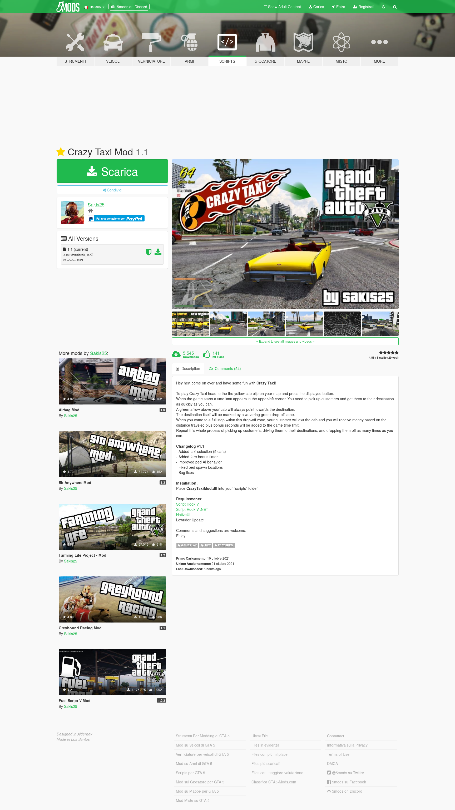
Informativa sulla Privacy (347, 745)
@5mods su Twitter (347, 772)
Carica (318, 6)
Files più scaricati (265, 763)
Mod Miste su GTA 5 (193, 800)
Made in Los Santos (73, 739)
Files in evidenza (265, 745)
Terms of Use (338, 754)
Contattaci (335, 735)
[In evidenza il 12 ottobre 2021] (60, 152)
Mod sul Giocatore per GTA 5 (200, 781)
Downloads (191, 356)
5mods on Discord (346, 791)
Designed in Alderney (74, 734)
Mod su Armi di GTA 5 (194, 763)
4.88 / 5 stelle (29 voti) (384, 357)
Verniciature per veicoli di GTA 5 (202, 754)
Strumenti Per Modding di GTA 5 (203, 735)
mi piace (218, 356)
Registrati (365, 6)
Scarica (118, 171)
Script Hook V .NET (192, 509)
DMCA (332, 763)
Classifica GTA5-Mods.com (273, 781)
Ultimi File (259, 735)
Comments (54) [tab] (227, 368)
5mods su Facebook (348, 781)
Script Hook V (187, 504)
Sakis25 (96, 204)
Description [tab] (189, 368)
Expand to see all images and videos (285, 341)
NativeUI (183, 514)
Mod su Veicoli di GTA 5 (195, 745)
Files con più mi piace (269, 754)
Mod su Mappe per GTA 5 (197, 791)
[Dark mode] (383, 6)
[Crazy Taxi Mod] (285, 234)
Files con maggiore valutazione (277, 772)
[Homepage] (90, 210)
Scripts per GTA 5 (190, 772)
